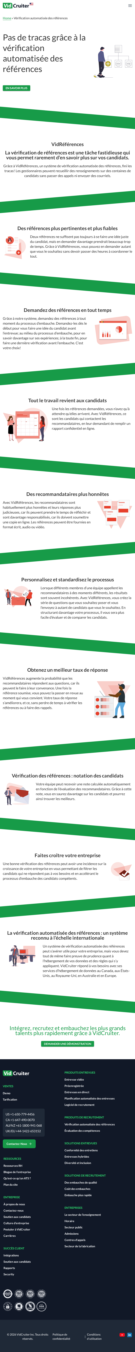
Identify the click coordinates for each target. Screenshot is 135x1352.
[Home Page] (16, 1075)
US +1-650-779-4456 (20, 1114)
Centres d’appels (75, 1240)
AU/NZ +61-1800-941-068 (24, 1125)
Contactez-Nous (17, 1143)
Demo (6, 1093)
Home (7, 18)
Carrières (10, 1235)
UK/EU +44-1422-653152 (23, 1131)
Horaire (69, 1221)
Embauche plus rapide (78, 1195)
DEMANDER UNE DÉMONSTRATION (67, 1043)
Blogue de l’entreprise (17, 1172)
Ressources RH (13, 1165)
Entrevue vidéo (74, 1079)
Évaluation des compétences (82, 1130)
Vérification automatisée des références (90, 1124)
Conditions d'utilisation (94, 1336)
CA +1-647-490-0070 (20, 1120)
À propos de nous (14, 1204)
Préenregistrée (74, 1085)
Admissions (72, 1233)
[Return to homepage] (18, 5)
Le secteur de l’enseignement (83, 1214)
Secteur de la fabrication (80, 1246)
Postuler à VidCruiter (17, 1229)
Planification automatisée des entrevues (90, 1098)
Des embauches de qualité (81, 1182)
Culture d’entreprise (16, 1223)
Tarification (10, 1099)
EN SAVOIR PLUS (16, 88)
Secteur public (74, 1227)
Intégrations (11, 1255)
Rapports (9, 1268)
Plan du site (11, 1184)
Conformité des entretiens (81, 1150)
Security (9, 1274)
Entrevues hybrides (77, 1156)
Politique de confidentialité (61, 1336)
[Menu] (130, 6)
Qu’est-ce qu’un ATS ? (17, 1178)
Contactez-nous (14, 1210)
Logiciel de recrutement (79, 1104)
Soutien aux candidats (17, 1216)
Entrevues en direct (77, 1092)
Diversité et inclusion (78, 1162)
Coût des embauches (77, 1188)
